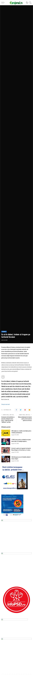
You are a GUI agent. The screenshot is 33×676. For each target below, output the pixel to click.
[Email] (29, 410)
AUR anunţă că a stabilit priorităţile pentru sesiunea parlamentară (21, 431)
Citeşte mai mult (5, 404)
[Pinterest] (25, 410)
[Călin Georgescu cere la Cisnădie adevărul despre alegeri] (5, 459)
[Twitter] (20, 410)
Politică (4, 331)
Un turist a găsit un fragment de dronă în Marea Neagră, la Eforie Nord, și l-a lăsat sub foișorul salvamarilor (21, 449)
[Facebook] (16, 410)
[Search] (30, 2)
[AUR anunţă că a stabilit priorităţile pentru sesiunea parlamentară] (5, 433)
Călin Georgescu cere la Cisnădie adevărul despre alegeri (20, 458)
